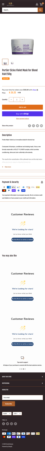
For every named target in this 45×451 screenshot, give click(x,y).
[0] (41, 4)
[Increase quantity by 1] (22, 99)
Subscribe (8, 404)
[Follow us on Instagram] (11, 423)
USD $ (15, 413)
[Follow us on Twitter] (7, 423)
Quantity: (5, 99)
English (5, 413)
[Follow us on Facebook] (3, 423)
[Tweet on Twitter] (37, 125)
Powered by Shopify (7, 446)
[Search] (40, 10)
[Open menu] (3, 4)
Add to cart (22, 107)
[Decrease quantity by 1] (11, 99)
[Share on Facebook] (29, 125)
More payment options (22, 118)
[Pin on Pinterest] (33, 125)
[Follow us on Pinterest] (15, 423)
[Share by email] (41, 125)
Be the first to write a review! (22, 240)
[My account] (37, 4)
